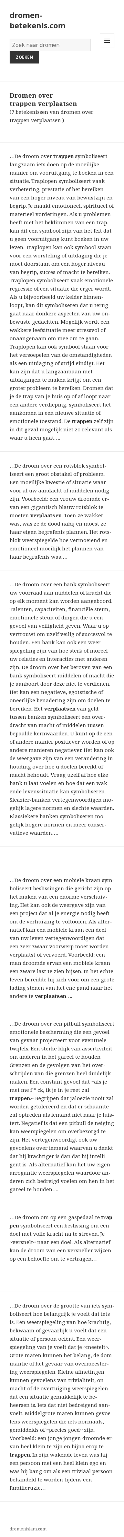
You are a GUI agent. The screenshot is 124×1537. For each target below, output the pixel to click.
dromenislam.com (28, 1529)
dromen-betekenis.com (37, 20)
